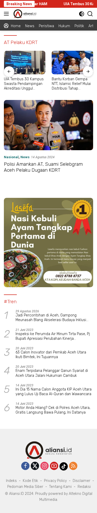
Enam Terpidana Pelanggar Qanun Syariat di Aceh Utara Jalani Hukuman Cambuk (52, 373)
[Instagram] (44, 466)
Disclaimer (81, 481)
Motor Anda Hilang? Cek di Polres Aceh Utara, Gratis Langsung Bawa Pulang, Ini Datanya (53, 410)
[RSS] (73, 466)
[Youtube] (54, 466)
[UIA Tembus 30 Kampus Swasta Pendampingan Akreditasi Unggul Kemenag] (25, 62)
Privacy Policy (55, 481)
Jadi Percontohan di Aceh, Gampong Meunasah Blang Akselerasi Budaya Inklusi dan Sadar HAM (51, 317)
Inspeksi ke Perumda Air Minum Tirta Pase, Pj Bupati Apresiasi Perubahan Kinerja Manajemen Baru (53, 336)
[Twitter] (35, 466)
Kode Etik (30, 481)
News (24, 157)
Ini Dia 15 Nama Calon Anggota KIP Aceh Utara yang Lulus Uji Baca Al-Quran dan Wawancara (54, 391)
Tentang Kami (60, 487)
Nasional (11, 157)
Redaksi (84, 487)
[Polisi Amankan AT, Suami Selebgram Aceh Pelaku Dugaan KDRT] (48, 125)
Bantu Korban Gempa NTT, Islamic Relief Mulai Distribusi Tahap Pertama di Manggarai (71, 84)
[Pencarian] (90, 14)
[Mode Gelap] (82, 14)
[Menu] (7, 13)
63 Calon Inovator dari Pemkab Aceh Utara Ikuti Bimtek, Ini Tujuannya (51, 354)
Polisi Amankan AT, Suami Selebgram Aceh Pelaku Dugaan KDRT (43, 167)
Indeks (11, 481)
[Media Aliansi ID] (24, 13)
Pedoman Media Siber (25, 487)
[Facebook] (25, 466)
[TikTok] (63, 466)
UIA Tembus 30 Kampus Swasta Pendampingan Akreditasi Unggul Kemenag (24, 84)
